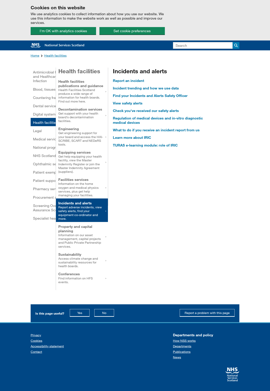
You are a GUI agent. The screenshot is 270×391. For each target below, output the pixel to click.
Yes (83, 313)
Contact (36, 351)
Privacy (36, 335)
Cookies (36, 340)
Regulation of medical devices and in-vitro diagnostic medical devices (158, 120)
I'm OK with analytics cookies (63, 31)
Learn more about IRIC (132, 137)
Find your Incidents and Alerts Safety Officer (150, 95)
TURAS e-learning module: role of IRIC (145, 145)
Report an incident (128, 80)
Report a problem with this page (207, 313)
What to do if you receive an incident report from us (156, 130)
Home (35, 55)
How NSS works (184, 340)
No (108, 313)
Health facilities (55, 55)
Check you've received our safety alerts (146, 110)
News (177, 357)
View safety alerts (128, 103)
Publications (182, 351)
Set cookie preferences (132, 31)
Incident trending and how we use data (146, 88)
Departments (182, 346)
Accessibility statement (47, 346)
